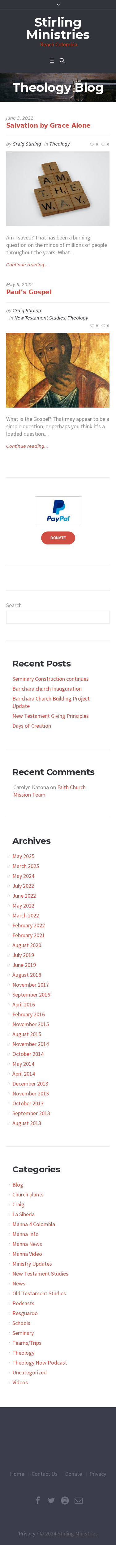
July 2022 (23, 885)
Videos (20, 1382)
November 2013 (30, 1093)
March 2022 (25, 915)
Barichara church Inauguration (47, 688)
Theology (59, 144)
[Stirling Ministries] (58, 1438)
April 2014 (23, 1073)
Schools (21, 1323)
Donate (73, 1473)
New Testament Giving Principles (50, 715)
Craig (18, 1204)
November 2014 (30, 1044)
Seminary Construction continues (50, 678)
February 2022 (28, 925)
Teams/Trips (26, 1342)
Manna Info (25, 1234)
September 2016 (31, 994)
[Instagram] (65, 1500)
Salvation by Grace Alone (48, 125)
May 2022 (23, 905)
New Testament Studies (40, 317)
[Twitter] (51, 1500)
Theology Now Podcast (39, 1362)
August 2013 (26, 1123)
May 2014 (23, 1063)
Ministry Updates (32, 1263)
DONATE (58, 538)
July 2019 (23, 955)
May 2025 (23, 856)
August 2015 (26, 1034)
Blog (17, 1184)
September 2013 (31, 1113)
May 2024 (23, 875)
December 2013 (30, 1083)
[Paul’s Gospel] (58, 370)
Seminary (23, 1332)
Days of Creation (31, 725)
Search (14, 605)
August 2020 (26, 945)
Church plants (28, 1194)
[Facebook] (37, 1500)
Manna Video (27, 1253)
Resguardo (25, 1313)
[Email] (78, 1500)
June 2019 (24, 964)
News (18, 1283)
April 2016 (23, 1004)
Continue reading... (27, 264)
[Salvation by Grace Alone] (58, 188)
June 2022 (24, 895)
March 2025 (25, 866)
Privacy (97, 1473)
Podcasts (23, 1303)
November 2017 (30, 984)
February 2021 (28, 935)
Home (17, 1473)
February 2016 (28, 1014)
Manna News (27, 1243)
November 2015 (30, 1024)
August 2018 (26, 974)
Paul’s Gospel (29, 292)
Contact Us (45, 1473)
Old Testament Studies (39, 1293)
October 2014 (28, 1053)
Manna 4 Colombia (33, 1224)
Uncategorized (29, 1372)
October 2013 (28, 1103)
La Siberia (23, 1214)
